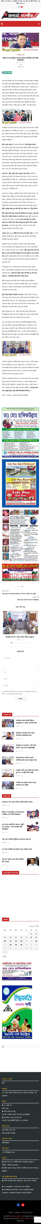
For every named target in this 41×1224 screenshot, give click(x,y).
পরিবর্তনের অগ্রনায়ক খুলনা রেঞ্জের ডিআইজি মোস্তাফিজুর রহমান (25, 734)
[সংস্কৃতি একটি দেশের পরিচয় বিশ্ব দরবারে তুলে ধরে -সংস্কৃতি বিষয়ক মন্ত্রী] (8, 773)
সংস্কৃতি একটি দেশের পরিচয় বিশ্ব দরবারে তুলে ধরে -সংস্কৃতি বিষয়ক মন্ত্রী (27, 771)
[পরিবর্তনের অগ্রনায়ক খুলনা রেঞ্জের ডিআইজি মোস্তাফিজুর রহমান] (8, 736)
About (11, 1212)
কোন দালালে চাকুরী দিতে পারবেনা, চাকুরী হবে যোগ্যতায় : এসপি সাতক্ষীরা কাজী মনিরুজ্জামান (13, 826)
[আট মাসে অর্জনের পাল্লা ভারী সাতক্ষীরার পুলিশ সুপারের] (33, 862)
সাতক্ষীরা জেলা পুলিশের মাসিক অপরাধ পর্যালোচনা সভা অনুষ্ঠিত (26, 784)
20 (21, 945)
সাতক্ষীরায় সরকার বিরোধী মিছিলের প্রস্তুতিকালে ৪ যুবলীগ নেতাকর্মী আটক (26, 722)
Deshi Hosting (25, 1218)
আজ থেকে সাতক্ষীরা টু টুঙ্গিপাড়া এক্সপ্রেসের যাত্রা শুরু (16, 839)
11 (10, 941)
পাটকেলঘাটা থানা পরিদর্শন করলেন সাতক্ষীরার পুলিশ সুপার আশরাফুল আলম (26, 759)
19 (16, 945)
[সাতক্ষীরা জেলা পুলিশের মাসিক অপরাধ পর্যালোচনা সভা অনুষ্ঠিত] (8, 785)
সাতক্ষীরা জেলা (20, 55)
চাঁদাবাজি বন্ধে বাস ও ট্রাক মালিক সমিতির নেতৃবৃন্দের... (20, 637)
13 (21, 941)
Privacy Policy (27, 1212)
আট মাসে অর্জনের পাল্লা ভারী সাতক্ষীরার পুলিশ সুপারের (13, 860)
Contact (17, 1212)
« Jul (4, 956)
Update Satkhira (16, 1216)
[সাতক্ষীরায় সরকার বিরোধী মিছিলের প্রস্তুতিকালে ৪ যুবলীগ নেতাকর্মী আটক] (8, 723)
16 (36, 941)
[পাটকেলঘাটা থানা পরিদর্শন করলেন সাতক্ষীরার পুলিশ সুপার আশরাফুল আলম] (8, 760)
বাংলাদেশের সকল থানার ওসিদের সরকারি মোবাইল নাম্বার (17, 802)
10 (5, 941)
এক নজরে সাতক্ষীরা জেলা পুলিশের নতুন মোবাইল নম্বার (17, 849)
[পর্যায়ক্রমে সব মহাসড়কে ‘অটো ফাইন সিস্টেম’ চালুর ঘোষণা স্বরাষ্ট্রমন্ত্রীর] (8, 748)
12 (16, 941)
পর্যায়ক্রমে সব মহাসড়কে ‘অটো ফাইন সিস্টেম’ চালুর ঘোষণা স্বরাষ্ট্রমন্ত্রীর (26, 746)
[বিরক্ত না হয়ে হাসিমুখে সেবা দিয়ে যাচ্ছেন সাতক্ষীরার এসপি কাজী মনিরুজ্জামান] (33, 815)
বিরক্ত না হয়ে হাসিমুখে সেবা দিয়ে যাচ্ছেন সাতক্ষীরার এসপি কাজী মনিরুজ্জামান (13, 813)
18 (10, 945)
